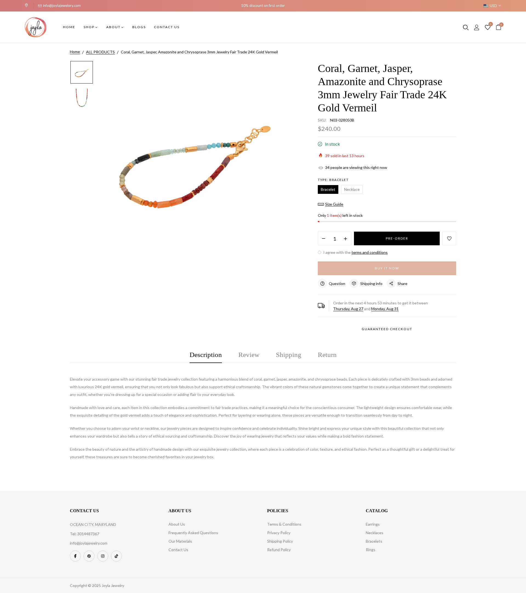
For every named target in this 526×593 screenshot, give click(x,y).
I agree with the (355, 252)
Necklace (352, 189)
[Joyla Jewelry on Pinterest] (89, 556)
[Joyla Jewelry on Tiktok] (116, 556)
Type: (333, 180)
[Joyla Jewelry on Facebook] (75, 556)
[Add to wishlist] (449, 238)
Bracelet (328, 189)
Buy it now (387, 268)
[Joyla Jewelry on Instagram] (102, 556)
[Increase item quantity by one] (345, 239)
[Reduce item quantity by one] (323, 239)
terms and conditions (369, 252)
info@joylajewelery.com (62, 5)
